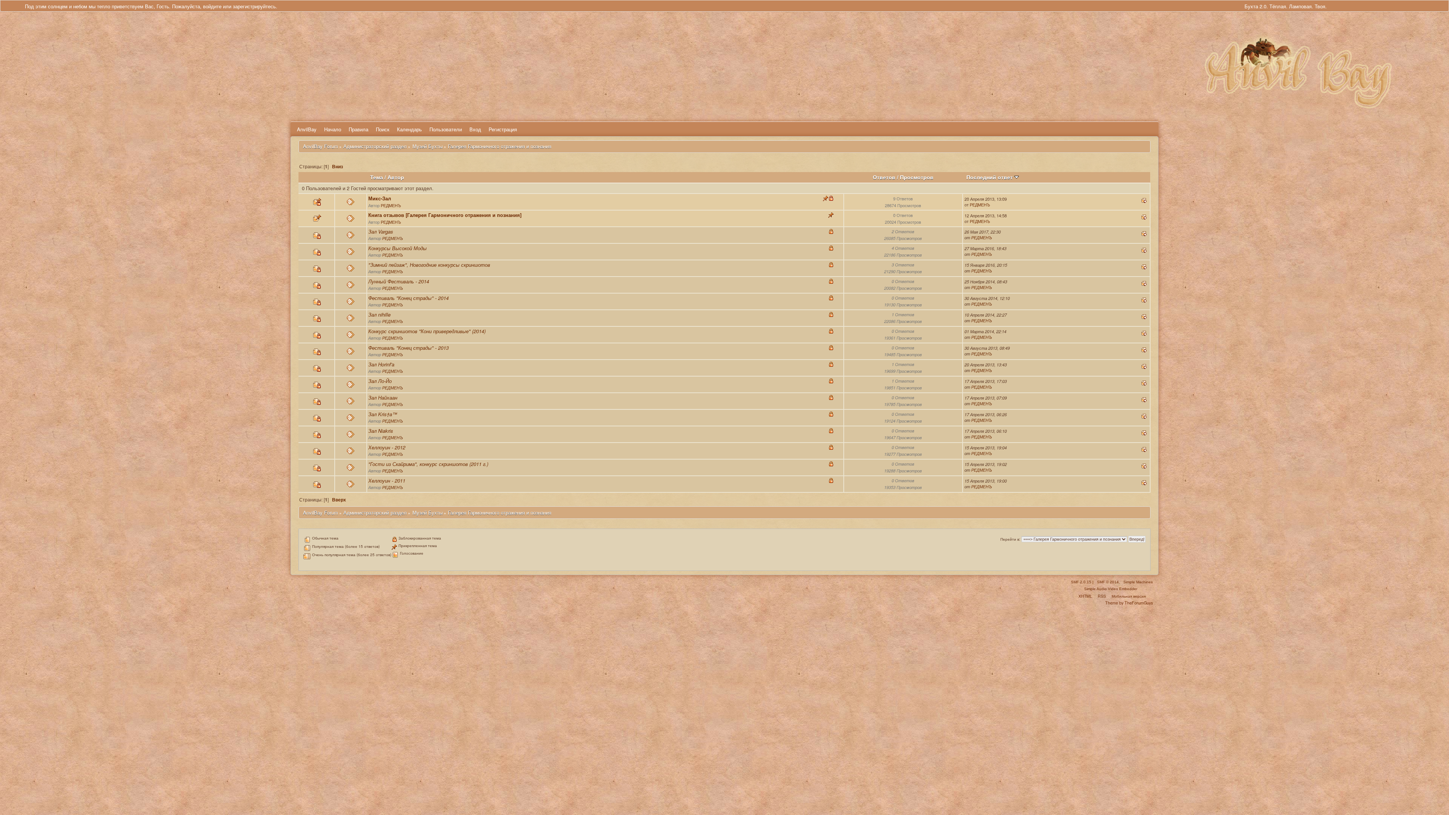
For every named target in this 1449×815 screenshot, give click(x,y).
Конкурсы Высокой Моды (397, 248)
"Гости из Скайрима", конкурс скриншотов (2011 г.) (428, 463)
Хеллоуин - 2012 (386, 447)
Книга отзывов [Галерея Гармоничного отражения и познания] (444, 214)
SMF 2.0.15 (1081, 582)
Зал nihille (379, 314)
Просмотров (917, 177)
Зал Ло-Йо (380, 380)
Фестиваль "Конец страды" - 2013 (408, 347)
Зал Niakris (380, 430)
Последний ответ (990, 177)
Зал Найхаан (382, 397)
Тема (376, 177)
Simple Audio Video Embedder (1110, 589)
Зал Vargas (380, 231)
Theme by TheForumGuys (1129, 603)
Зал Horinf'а (381, 364)
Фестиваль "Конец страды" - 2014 (408, 297)
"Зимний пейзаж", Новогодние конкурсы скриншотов (429, 264)
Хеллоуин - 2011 (386, 480)
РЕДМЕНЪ (391, 205)
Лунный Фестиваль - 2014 (398, 281)
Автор (396, 177)
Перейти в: (1010, 539)
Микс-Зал (379, 198)
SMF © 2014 (1108, 582)
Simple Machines (1138, 582)
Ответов (884, 177)
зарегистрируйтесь (254, 6)
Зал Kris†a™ (382, 414)
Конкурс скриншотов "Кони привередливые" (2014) (427, 331)
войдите (212, 6)
